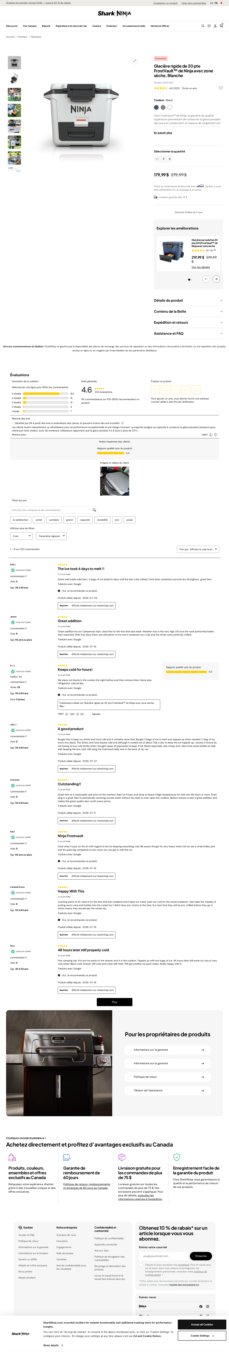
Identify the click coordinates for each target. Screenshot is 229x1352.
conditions (183, 1264)
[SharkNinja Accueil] (114, 13)
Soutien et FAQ (26, 1234)
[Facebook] (201, 1306)
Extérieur (22, 36)
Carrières (61, 1259)
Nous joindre (25, 1271)
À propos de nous (66, 1234)
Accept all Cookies (202, 1324)
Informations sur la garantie (33, 1247)
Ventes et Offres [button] (160, 25)
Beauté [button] (46, 25)
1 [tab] (190, 280)
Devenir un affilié (27, 1259)
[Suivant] (216, 279)
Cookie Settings (200, 1335)
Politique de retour (28, 1241)
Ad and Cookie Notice (147, 1336)
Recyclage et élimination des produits (110, 1268)
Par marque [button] (30, 25)
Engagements (63, 1247)
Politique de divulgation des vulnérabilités (109, 1258)
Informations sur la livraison (33, 1253)
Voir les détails (201, 267)
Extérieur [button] (111, 25)
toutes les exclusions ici (184, 1284)
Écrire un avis (189, 88)
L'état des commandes (194, 3)
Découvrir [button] (12, 25)
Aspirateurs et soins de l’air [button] (71, 25)
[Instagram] (207, 1306)
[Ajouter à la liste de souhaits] (221, 88)
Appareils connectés (105, 1244)
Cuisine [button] (96, 25)
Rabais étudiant (27, 1277)
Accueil (10, 36)
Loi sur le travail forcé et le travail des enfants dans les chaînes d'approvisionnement (110, 1277)
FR (216, 3)
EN (211, 3)
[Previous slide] (42, 101)
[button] (203, 26)
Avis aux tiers (101, 1250)
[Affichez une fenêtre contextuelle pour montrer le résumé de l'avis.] (216, 251)
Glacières (36, 36)
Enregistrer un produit (165, 3)
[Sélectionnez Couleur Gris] (163, 107)
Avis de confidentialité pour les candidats (71, 1267)
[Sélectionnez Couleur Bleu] (156, 107)
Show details (51, 1345)
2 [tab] (192, 281)
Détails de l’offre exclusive (32, 1265)
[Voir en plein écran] (135, 61)
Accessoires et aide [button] (134, 25)
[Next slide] (101, 101)
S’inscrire (201, 1256)
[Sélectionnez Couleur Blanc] (169, 107)
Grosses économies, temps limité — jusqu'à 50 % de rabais (38, 2)
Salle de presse (64, 1253)
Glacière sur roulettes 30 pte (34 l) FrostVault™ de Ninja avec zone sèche (205, 242)
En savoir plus (163, 132)
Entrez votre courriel (153, 1247)
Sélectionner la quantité (169, 151)
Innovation (62, 1241)
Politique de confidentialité (109, 1238)
